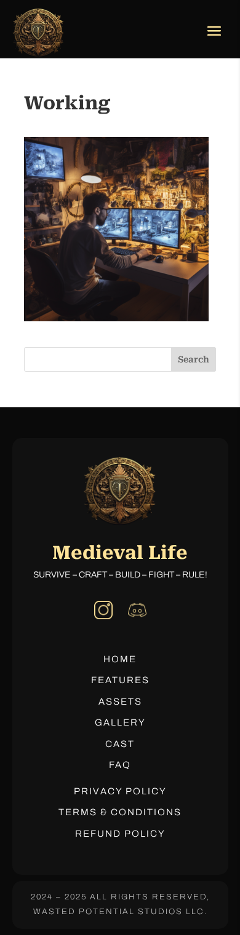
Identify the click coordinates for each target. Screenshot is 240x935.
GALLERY (120, 722)
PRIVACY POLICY (120, 791)
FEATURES (120, 680)
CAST (120, 744)
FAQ (120, 765)
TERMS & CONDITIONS (120, 812)
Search (193, 359)
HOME (120, 659)
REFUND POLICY (120, 834)
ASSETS (120, 701)
